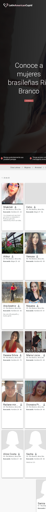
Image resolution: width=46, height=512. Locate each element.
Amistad (38, 167)
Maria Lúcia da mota (34, 355)
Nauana (30, 305)
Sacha (29, 454)
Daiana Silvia (10, 355)
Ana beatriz (9, 305)
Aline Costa (9, 454)
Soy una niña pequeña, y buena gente (11, 315)
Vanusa (30, 256)
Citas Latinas (15, 167)
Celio (29, 207)
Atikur (6, 256)
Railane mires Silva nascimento (11, 404)
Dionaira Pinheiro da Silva (34, 404)
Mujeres (27, 167)
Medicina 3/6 (30, 462)
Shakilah (8, 207)
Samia (41, 503)
